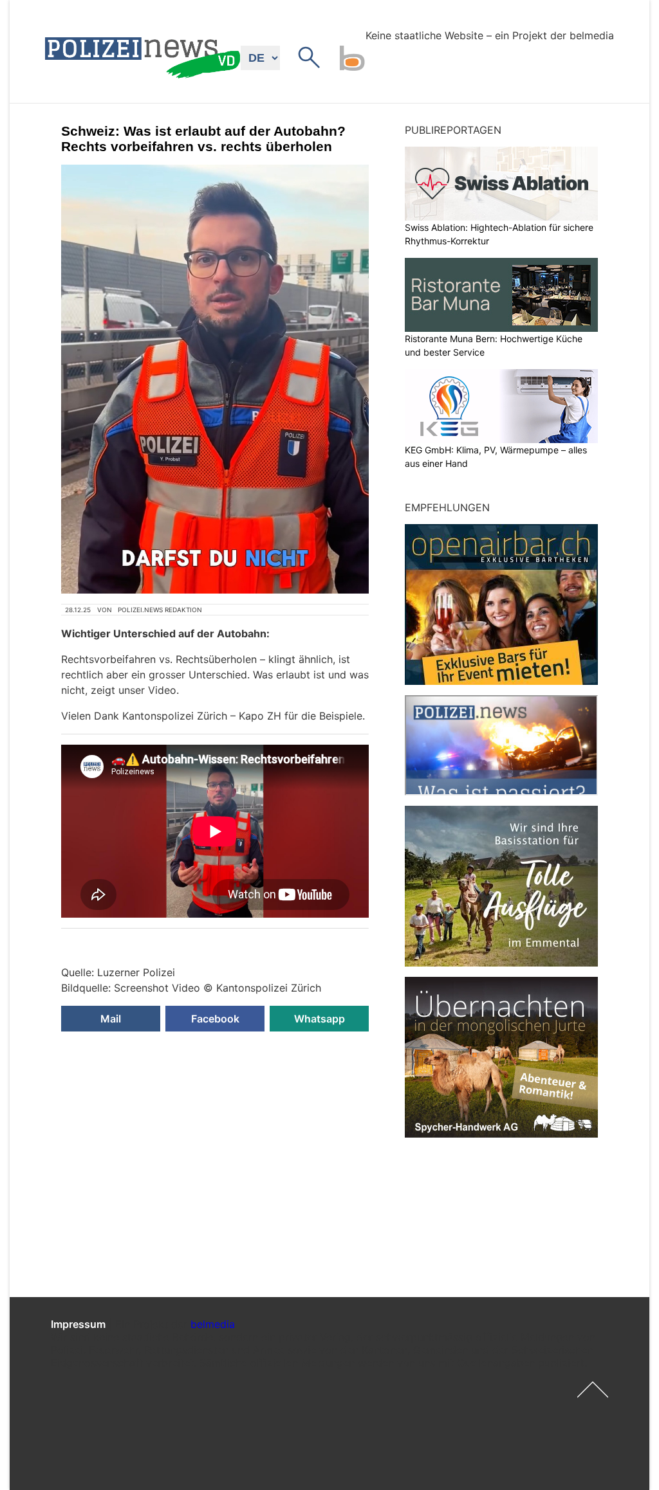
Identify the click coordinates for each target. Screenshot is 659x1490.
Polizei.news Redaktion (160, 609)
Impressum (78, 1324)
